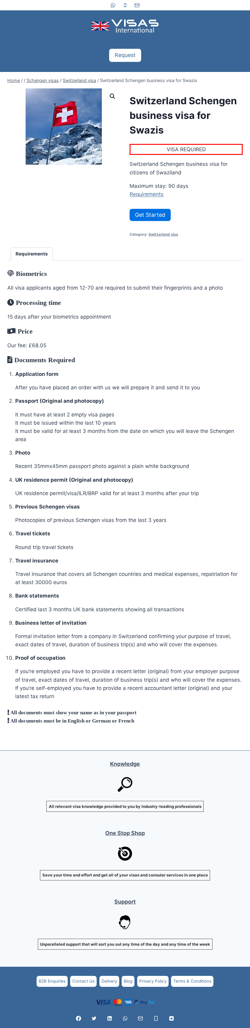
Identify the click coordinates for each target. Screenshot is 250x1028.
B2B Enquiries (52, 981)
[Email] (137, 5)
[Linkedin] (109, 1018)
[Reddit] (171, 1018)
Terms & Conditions (192, 981)
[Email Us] (140, 1018)
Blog (128, 981)
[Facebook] (78, 1018)
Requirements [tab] (32, 254)
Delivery (109, 981)
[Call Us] (156, 1018)
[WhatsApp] (113, 5)
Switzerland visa (163, 234)
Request (125, 55)
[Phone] (125, 5)
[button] (112, 96)
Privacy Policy (152, 981)
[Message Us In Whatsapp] (125, 1018)
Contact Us (83, 981)
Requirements (146, 194)
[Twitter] (94, 1018)
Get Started (150, 215)
